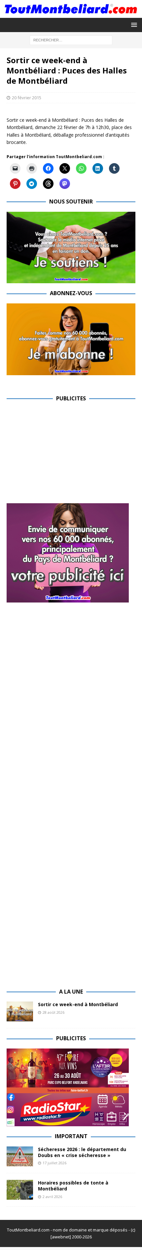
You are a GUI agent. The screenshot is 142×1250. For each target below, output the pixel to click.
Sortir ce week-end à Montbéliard (78, 1004)
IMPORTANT (71, 1136)
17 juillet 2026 (54, 1162)
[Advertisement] (62, 455)
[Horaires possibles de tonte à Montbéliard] (20, 1190)
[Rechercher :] (71, 39)
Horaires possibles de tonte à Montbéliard (73, 1186)
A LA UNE (71, 991)
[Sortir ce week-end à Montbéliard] (20, 1011)
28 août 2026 (53, 1012)
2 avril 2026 (52, 1196)
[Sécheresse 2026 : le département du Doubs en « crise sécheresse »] (20, 1156)
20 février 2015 (26, 98)
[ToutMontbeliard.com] (71, 14)
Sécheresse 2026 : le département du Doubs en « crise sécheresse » (82, 1152)
